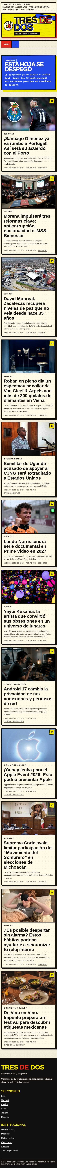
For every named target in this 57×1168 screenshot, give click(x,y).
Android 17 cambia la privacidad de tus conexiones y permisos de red (28, 696)
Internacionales (12, 493)
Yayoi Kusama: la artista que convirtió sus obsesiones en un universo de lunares (27, 618)
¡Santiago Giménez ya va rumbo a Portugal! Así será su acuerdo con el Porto (26, 145)
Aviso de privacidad (9, 1150)
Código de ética (7, 1137)
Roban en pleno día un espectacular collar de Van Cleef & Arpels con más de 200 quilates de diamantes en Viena (28, 390)
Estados (42, 333)
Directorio (5, 1133)
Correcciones (6, 1142)
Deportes (42, 168)
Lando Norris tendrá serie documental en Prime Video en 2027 (25, 546)
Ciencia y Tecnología (14, 721)
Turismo (4, 1112)
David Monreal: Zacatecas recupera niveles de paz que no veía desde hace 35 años (26, 308)
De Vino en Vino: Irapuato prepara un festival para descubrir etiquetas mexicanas (27, 1020)
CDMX (4, 1108)
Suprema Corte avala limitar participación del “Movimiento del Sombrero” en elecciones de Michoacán (28, 855)
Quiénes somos (7, 1129)
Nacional (42, 250)
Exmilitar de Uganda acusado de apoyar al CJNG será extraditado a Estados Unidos (27, 470)
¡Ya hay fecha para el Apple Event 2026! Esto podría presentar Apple (28, 774)
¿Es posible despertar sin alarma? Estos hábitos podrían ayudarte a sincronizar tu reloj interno (27, 940)
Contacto (5, 1146)
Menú (6, 44)
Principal (42, 415)
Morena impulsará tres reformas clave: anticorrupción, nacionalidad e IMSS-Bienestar (27, 226)
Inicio (3, 1095)
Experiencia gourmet (14, 1045)
